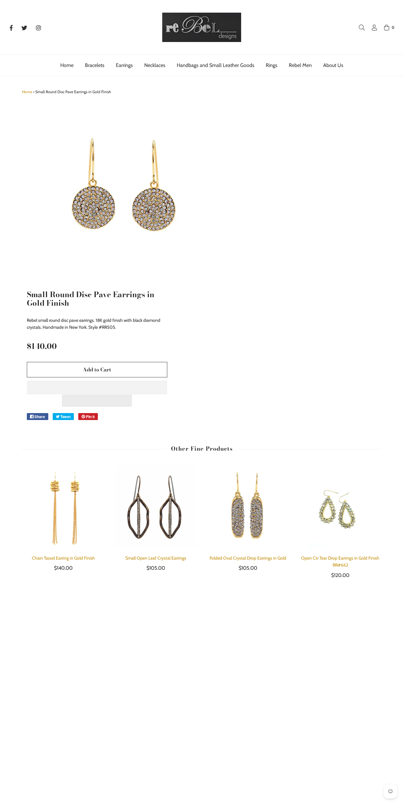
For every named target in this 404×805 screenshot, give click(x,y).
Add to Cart (97, 369)
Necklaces (154, 65)
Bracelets (94, 65)
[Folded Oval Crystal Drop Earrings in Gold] (248, 506)
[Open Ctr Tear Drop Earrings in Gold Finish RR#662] (340, 506)
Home (67, 65)
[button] (97, 387)
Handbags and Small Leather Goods (215, 65)
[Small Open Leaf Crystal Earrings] (155, 506)
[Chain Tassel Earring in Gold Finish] (63, 506)
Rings (271, 65)
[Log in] (371, 27)
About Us (333, 65)
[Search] (359, 27)
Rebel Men (300, 65)
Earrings (124, 65)
